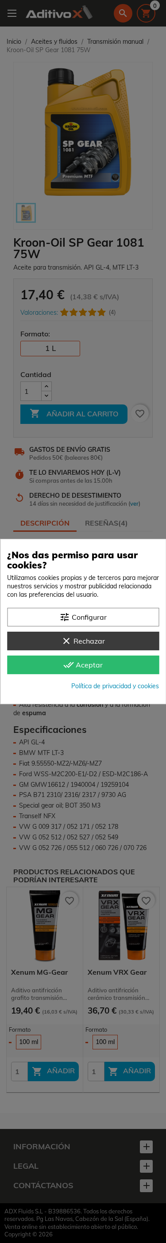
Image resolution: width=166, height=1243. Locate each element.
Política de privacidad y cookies (115, 686)
